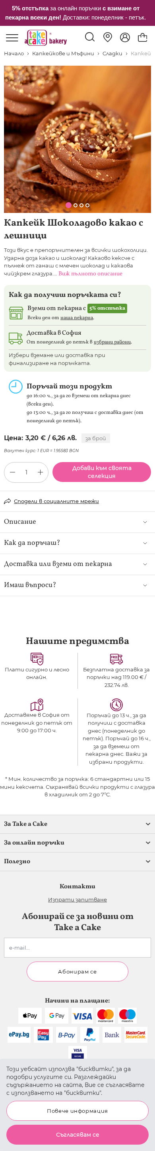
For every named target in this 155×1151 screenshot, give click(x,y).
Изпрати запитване (77, 899)
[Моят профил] (125, 37)
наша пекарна (76, 318)
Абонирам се (77, 971)
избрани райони (112, 342)
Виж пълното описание (90, 274)
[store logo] (46, 38)
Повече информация (77, 1111)
